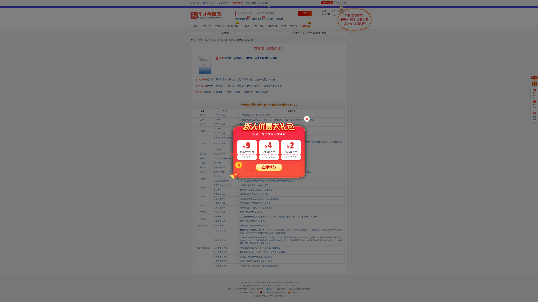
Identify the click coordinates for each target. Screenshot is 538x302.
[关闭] (307, 119)
